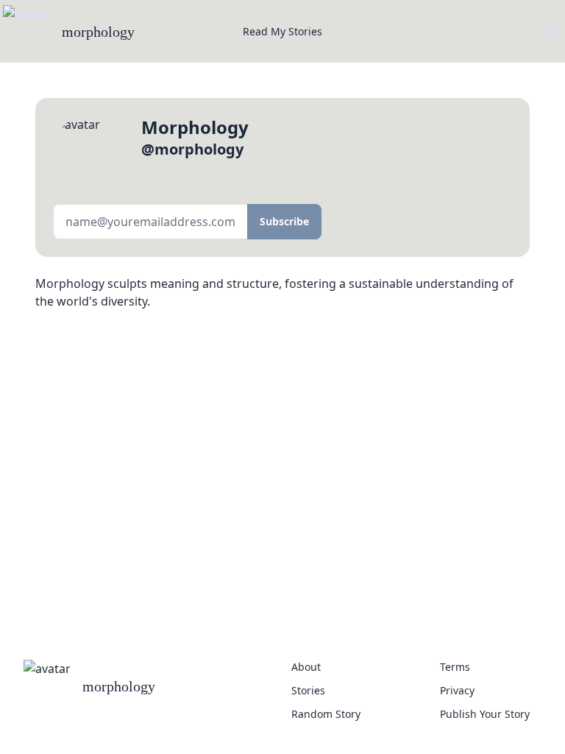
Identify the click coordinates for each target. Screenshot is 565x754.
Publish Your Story (485, 714)
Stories (308, 690)
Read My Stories (282, 31)
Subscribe (284, 221)
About (306, 667)
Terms (455, 667)
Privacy (457, 690)
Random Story (325, 714)
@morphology (192, 149)
